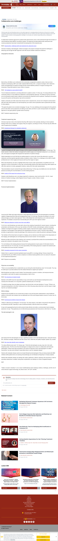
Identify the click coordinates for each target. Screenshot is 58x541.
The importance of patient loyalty (12, 277)
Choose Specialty (5, 7)
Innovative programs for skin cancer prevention (15, 250)
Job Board (29, 501)
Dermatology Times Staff (25, 405)
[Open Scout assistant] (51, 4)
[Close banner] (56, 1)
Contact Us (29, 499)
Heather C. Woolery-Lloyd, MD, (26, 442)
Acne (23, 7)
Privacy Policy (29, 505)
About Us (26, 529)
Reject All (43, 536)
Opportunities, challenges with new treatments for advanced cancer (20, 46)
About (29, 497)
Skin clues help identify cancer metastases (14, 342)
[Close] (56, 536)
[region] (29, 537)
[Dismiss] (43, 132)
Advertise (29, 498)
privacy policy (24, 385)
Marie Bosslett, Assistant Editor (26, 417)
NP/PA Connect (17, 4)
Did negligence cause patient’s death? (13, 90)
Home (21, 529)
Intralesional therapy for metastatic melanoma (15, 128)
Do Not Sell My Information (29, 502)
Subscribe (51, 382)
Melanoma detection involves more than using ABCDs (17, 222)
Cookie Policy (12, 539)
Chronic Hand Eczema (34, 7)
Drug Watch (52, 7)
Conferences (29, 4)
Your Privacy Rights (29, 506)
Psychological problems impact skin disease (14, 299)
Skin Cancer (4, 390)
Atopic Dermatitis (27, 7)
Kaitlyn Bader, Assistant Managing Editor (40, 442)
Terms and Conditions (29, 503)
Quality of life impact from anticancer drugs (14, 173)
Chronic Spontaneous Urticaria (44, 7)
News (21, 4)
